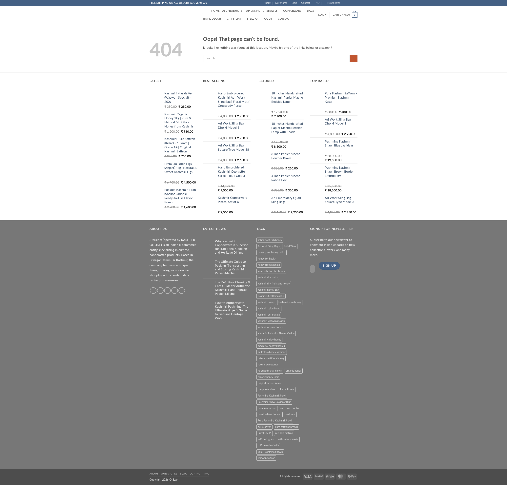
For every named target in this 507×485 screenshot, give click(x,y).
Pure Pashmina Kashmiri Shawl (275, 420)
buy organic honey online (271, 252)
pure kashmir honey (269, 414)
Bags (310, 11)
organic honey (293, 371)
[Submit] (353, 58)
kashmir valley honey (269, 340)
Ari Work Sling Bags (269, 246)
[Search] (205, 11)
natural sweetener (268, 364)
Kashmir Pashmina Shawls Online (276, 333)
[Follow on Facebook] (344, 3)
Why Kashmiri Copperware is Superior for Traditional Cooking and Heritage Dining (231, 247)
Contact (305, 3)
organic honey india (268, 377)
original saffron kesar (269, 383)
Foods (267, 19)
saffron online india (268, 445)
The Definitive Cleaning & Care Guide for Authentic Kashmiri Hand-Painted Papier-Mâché (232, 288)
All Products (232, 11)
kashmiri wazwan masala (271, 321)
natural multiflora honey (271, 358)
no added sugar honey (270, 371)
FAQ (316, 3)
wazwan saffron (266, 458)
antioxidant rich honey (270, 240)
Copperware (292, 11)
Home (215, 11)
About (267, 3)
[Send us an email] (352, 3)
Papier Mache (254, 11)
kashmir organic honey (270, 327)
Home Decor (212, 19)
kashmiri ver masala (269, 315)
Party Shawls (287, 389)
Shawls (272, 11)
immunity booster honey (271, 271)
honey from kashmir (269, 265)
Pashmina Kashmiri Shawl (272, 396)
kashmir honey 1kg (268, 290)
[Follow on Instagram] (348, 3)
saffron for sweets (288, 439)
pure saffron (264, 427)
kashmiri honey (266, 302)
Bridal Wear (289, 246)
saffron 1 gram (266, 439)
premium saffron (267, 408)
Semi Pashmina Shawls (270, 452)
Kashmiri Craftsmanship (271, 296)
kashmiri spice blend (269, 308)
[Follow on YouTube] (355, 3)
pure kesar (289, 414)
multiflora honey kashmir (272, 352)
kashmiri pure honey (289, 302)
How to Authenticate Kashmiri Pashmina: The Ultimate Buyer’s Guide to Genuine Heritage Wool (231, 310)
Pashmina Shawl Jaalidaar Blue (274, 402)
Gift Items (234, 19)
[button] (332, 3)
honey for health (267, 259)
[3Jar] (173, 15)
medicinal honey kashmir (271, 346)
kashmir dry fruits (268, 277)
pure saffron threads (286, 427)
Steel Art (253, 19)
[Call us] (174, 290)
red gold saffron (284, 433)
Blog (294, 3)
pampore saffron (267, 389)
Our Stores (281, 3)
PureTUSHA (265, 433)
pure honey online (290, 408)
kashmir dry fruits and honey (274, 283)
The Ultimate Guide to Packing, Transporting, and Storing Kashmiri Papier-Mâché (230, 267)
